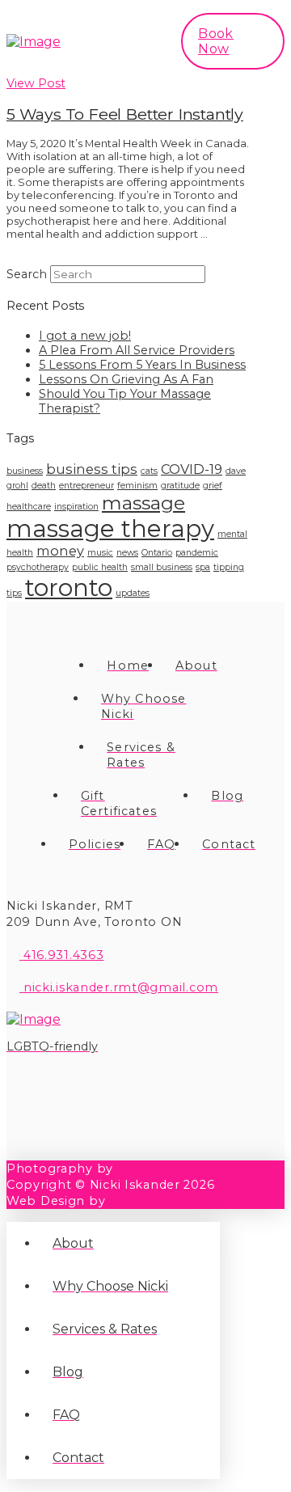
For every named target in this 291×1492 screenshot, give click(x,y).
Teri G (135, 1168)
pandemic (196, 552)
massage (143, 503)
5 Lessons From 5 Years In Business (142, 364)
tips (14, 593)
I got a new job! (85, 335)
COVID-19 (191, 469)
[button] (135, 41)
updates (133, 593)
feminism (137, 485)
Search (26, 274)
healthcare (28, 506)
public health (100, 567)
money (60, 551)
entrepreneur (86, 485)
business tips (91, 469)
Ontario (156, 552)
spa (203, 567)
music (100, 552)
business (24, 471)
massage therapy (110, 528)
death (44, 485)
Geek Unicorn (153, 1201)
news (127, 552)
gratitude (180, 485)
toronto (68, 587)
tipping (228, 567)
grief (212, 485)
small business (161, 567)
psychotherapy (37, 567)
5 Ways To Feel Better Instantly (124, 114)
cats (149, 471)
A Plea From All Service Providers (136, 350)
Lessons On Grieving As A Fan (126, 379)
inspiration (76, 506)
